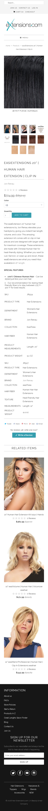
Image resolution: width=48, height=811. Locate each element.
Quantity (8, 211)
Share (17, 424)
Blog (6, 722)
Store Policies (10, 705)
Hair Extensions (17, 786)
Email (41, 424)
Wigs (23, 789)
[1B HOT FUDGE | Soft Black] (24, 82)
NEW (31, 793)
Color (6, 200)
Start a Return (9, 709)
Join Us (13, 8)
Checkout (30, 12)
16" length (20, 263)
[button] (15, 190)
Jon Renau (9, 184)
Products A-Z (10, 713)
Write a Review (27, 436)
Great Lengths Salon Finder (15, 718)
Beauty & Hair (37, 801)
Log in (35, 8)
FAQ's (6, 700)
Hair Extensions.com (20, 801)
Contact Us (24, 8)
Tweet (9, 424)
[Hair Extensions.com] (24, 25)
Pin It (25, 424)
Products (16, 46)
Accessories (19, 793)
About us (8, 696)
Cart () (19, 12)
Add (33, 424)
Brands (33, 789)
